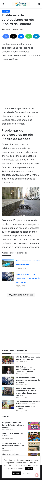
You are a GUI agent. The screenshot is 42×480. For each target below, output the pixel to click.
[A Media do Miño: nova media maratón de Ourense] (8, 360)
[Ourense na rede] (21, 4)
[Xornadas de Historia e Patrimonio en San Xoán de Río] (34, 446)
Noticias (6, 11)
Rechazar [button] (16, 473)
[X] (13, 36)
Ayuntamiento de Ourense (21, 295)
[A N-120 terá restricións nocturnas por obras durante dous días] (8, 381)
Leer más (26, 473)
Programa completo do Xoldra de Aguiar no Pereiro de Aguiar (13, 425)
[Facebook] (5, 36)
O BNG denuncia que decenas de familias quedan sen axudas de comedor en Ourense (28, 405)
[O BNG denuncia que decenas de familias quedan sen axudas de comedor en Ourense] (8, 404)
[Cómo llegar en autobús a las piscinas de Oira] (8, 263)
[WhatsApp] (28, 36)
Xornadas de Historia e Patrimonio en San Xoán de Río (13, 445)
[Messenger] (21, 36)
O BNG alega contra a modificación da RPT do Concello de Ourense (25, 369)
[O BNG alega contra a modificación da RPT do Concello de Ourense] (8, 370)
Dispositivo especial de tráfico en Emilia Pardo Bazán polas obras (28, 278)
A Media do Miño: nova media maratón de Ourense (28, 358)
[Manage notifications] (37, 475)
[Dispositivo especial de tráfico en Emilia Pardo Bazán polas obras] (8, 276)
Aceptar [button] (29, 468)
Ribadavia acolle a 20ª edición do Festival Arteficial (13, 455)
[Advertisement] (21, 85)
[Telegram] (36, 36)
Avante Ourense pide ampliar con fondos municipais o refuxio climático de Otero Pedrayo (28, 392)
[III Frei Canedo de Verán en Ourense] (34, 436)
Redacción (6, 29)
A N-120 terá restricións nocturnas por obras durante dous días (28, 380)
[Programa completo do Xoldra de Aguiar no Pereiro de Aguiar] (34, 426)
